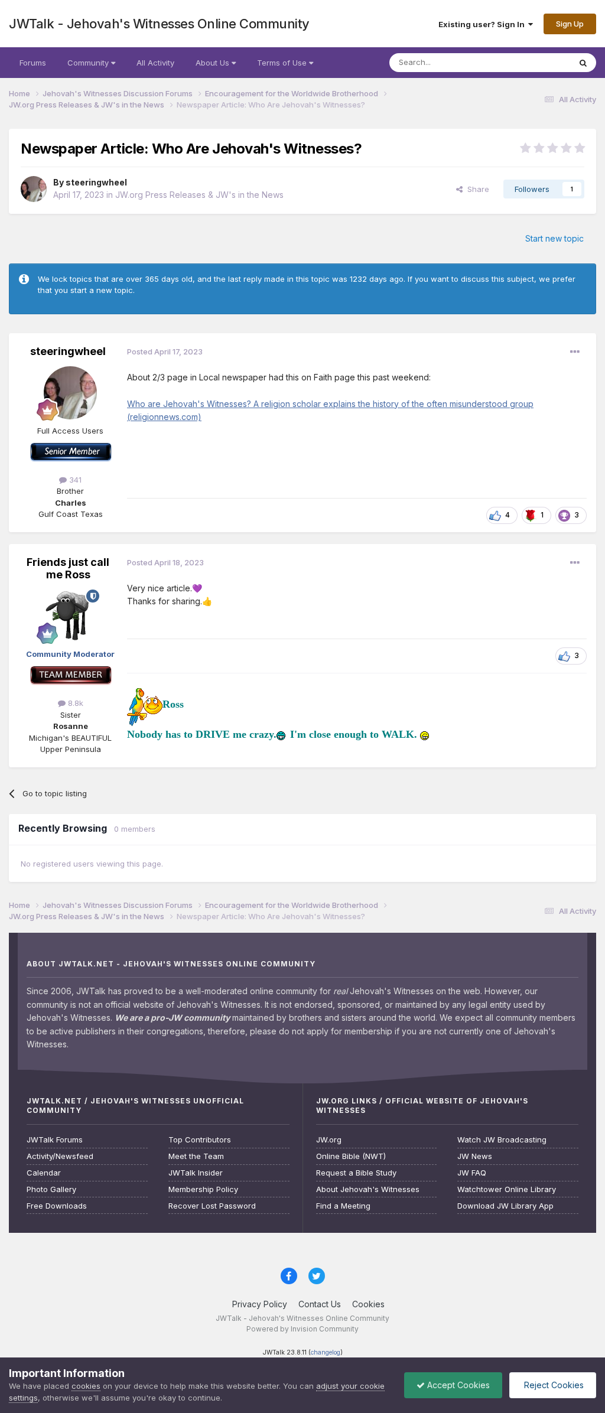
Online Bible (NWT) (351, 1156)
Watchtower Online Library (506, 1189)
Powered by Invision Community (302, 1328)
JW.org (328, 1139)
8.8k (74, 703)
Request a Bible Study (356, 1172)
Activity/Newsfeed (60, 1156)
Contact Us (319, 1304)
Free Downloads (57, 1206)
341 (74, 479)
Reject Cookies (553, 1385)
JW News (474, 1156)
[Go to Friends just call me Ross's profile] (70, 616)
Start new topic (554, 238)
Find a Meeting (343, 1206)
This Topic (535, 62)
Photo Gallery (51, 1189)
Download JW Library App (505, 1206)
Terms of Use (283, 62)
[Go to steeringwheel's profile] (34, 189)
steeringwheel (96, 182)
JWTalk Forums (55, 1139)
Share (476, 189)
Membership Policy (203, 1189)
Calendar (44, 1172)
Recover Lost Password (212, 1206)
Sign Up (570, 23)
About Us (214, 62)
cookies (85, 1386)
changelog (325, 1352)
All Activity (155, 62)
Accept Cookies (457, 1385)
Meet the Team (196, 1156)
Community (89, 62)
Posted (165, 351)
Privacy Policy (259, 1304)
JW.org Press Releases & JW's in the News (199, 195)
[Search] (583, 62)
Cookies (368, 1304)
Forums (32, 62)
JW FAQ (471, 1172)
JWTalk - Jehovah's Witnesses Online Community (159, 23)
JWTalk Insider (195, 1172)
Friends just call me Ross (68, 568)
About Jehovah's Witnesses (367, 1189)
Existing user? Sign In (483, 24)
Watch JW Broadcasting (502, 1139)
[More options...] (575, 352)
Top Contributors (199, 1139)
